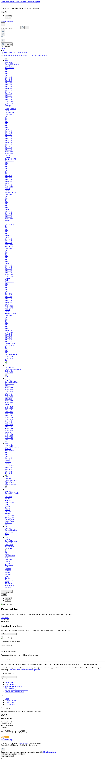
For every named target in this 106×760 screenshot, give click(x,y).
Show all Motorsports (12, 64)
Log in (3, 48)
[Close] (1, 636)
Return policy (9, 684)
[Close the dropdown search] (27, 27)
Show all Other (10, 556)
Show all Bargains (11, 541)
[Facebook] (5, 738)
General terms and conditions (14, 692)
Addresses (19, 52)
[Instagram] (2, 738)
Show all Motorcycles (12, 447)
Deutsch (8, 15)
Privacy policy (9, 688)
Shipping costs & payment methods (16, 690)
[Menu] (3, 24)
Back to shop (5, 618)
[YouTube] (7, 738)
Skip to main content (8, 2)
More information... (49, 752)
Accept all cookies (7, 756)
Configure (21, 754)
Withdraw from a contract (13, 686)
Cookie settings (10, 704)
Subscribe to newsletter (9, 634)
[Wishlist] (2, 38)
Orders (25, 52)
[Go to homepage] (7, 21)
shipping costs (23, 743)
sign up (5, 50)
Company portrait (10, 700)
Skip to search (19, 2)
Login (7, 699)
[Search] (22, 27)
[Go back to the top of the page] (3, 749)
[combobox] (10, 28)
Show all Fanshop (11, 530)
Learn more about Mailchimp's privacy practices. (24, 670)
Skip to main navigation (32, 2)
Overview (4, 52)
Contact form (9, 702)
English (8, 18)
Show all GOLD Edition (13, 369)
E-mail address (6, 646)
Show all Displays (11, 480)
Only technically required (9, 754)
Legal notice (9, 682)
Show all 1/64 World (12, 493)
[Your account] (3, 40)
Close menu (8, 45)
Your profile (12, 52)
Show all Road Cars (11, 382)
